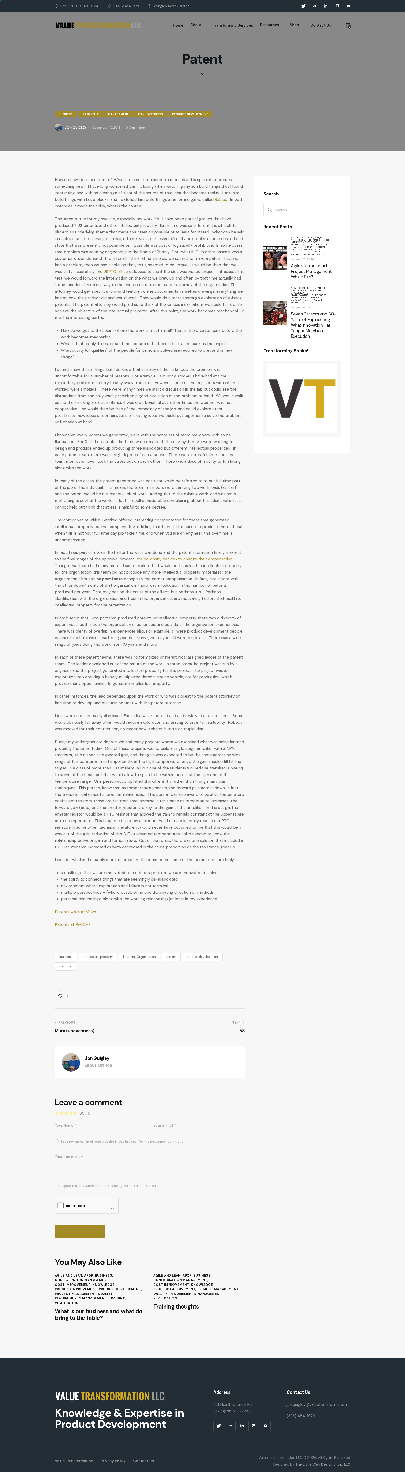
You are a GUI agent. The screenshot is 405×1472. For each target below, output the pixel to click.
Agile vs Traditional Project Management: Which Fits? (312, 271)
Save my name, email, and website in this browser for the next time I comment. (122, 1141)
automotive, (300, 239)
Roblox (221, 199)
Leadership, (319, 244)
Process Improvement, (306, 249)
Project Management (75, 1294)
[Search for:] (302, 209)
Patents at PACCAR (73, 924)
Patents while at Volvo (75, 911)
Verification (67, 1303)
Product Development (190, 114)
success (65, 966)
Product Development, (307, 251)
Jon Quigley (97, 1058)
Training (117, 1298)
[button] (62, 995)
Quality (105, 1294)
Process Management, (308, 296)
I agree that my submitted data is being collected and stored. (109, 1186)
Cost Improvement (73, 1285)
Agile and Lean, (303, 237)
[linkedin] (326, 6)
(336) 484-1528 (301, 1415)
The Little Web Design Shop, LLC (322, 1464)
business (65, 957)
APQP (88, 1276)
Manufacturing (150, 114)
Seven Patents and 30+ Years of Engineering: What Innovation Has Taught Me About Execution (313, 325)
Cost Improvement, (310, 241)
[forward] (314, 6)
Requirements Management (81, 1298)
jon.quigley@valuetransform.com (317, 1404)
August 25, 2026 (303, 259)
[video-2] (337, 6)
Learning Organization (139, 957)
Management (118, 114)
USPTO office (116, 271)
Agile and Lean (68, 1276)
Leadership (90, 114)
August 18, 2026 (302, 307)
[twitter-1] (303, 6)
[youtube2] (348, 6)
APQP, (318, 237)
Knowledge (103, 1285)
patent (171, 957)
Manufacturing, (303, 295)
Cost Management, (304, 243)
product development (202, 957)
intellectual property (98, 957)
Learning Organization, (308, 247)
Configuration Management (82, 1280)
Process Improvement (76, 1289)
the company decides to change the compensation (184, 559)
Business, (316, 239)
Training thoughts (176, 1306)
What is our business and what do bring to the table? (98, 1315)
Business (65, 114)
